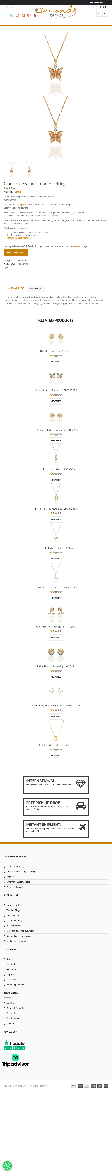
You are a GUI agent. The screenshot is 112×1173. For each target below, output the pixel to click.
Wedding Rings (13, 910)
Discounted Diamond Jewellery (20, 931)
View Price (56, 362)
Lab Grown (11, 980)
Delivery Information (15, 1008)
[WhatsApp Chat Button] (7, 1165)
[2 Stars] (7, 188)
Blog (47, 9)
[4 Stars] (11, 188)
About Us (10, 1003)
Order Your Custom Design (18, 882)
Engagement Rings (14, 905)
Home (48, 2)
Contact (49, 12)
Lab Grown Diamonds (16, 941)
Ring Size (10, 975)
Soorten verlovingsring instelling (20, 872)
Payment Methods (14, 887)
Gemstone (11, 970)
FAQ (47, 15)
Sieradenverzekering (15, 867)
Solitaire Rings (12, 916)
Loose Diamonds (13, 926)
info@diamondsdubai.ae (17, 238)
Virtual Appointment (15, 985)
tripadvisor (78, 247)
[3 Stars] (9, 188)
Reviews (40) (35, 289)
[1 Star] (5, 188)
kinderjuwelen (22, 205)
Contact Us (11, 1013)
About (47, 5)
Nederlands (98, 3)
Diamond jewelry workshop (18, 936)
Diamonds (11, 964)
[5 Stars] (14, 188)
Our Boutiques (13, 1018)
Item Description (15, 288)
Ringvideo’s (11, 877)
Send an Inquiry (16, 253)
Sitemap (10, 1024)
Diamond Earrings (14, 921)
